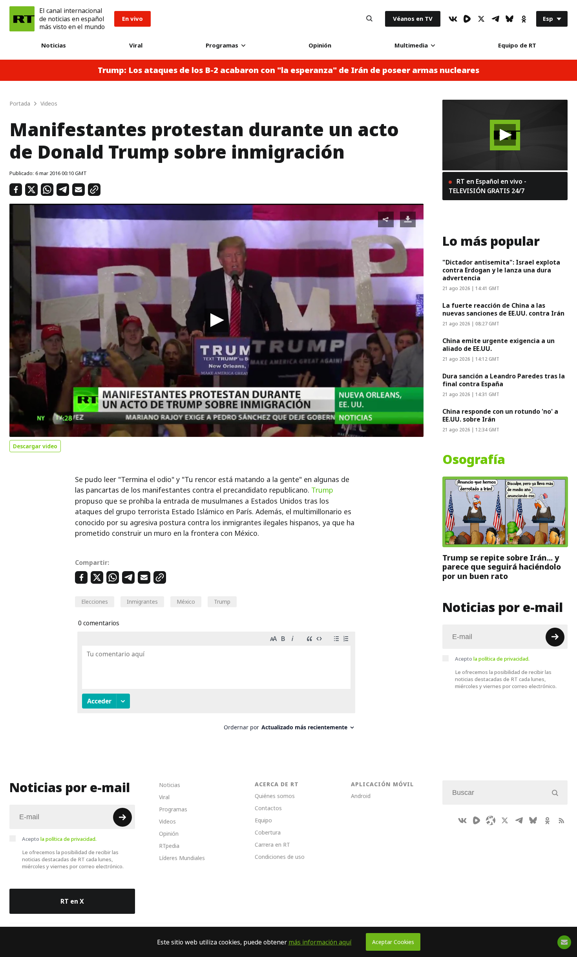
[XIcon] (481, 19)
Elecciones (94, 601)
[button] (216, 320)
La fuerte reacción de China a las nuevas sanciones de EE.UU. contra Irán (503, 309)
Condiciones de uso (280, 857)
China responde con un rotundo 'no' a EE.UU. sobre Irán (500, 415)
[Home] (22, 18)
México (186, 601)
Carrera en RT (272, 844)
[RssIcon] (561, 820)
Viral (135, 45)
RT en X (72, 901)
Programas (222, 45)
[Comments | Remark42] (216, 684)
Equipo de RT (517, 45)
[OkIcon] (523, 19)
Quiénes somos (275, 796)
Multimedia (411, 45)
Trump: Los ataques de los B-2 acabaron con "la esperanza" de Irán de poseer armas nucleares (288, 70)
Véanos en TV (413, 18)
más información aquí (320, 942)
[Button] (369, 18)
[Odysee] (490, 820)
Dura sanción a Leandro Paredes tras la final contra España (503, 380)
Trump (322, 490)
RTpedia (169, 846)
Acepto (492, 658)
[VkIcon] (453, 19)
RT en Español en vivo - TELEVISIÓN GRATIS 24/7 (487, 186)
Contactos (268, 808)
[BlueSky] (509, 19)
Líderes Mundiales (182, 858)
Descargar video (35, 446)
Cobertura (268, 832)
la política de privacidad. (501, 658)
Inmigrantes (142, 601)
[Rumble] (467, 19)
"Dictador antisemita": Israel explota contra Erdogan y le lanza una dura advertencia (501, 270)
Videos (167, 821)
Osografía (473, 459)
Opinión (320, 45)
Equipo (263, 820)
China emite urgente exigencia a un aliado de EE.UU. (498, 344)
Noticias (53, 45)
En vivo (132, 18)
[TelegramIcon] (495, 19)
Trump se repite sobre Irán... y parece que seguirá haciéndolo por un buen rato (501, 567)
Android (361, 796)
